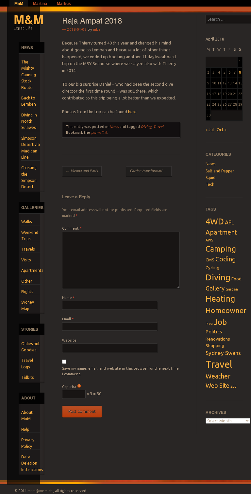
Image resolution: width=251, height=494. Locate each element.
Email (68, 319)
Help (25, 429)
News (114, 127)
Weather (218, 376)
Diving (146, 127)
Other (26, 281)
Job (220, 321)
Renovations (218, 339)
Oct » (221, 130)
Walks (26, 222)
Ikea (209, 324)
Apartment (221, 232)
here (132, 111)
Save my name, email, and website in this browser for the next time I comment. (120, 371)
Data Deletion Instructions (31, 463)
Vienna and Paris (82, 171)
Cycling (212, 267)
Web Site (217, 385)
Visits (26, 260)
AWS (209, 240)
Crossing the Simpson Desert (29, 177)
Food (236, 278)
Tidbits (27, 377)
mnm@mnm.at (39, 491)
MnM (18, 3)
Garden (232, 289)
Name (68, 298)
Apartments (31, 270)
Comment (71, 228)
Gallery (215, 288)
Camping (221, 248)
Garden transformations (150, 171)
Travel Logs (27, 363)
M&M (28, 19)
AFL (229, 222)
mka (97, 29)
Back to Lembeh (28, 101)
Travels (28, 249)
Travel (158, 127)
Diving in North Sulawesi (29, 121)
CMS (210, 259)
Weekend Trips (29, 235)
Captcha (69, 387)
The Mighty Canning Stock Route (28, 75)
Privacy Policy (27, 443)
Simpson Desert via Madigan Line (30, 147)
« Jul (210, 130)
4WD (215, 221)
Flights (27, 292)
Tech (210, 184)
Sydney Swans (223, 353)
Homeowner (226, 310)
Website (69, 340)
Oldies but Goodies (30, 347)
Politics (214, 331)
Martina (40, 3)
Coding (225, 259)
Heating (220, 298)
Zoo (233, 386)
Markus (64, 3)
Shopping (215, 345)
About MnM (27, 415)
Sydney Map (27, 305)
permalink (99, 132)
